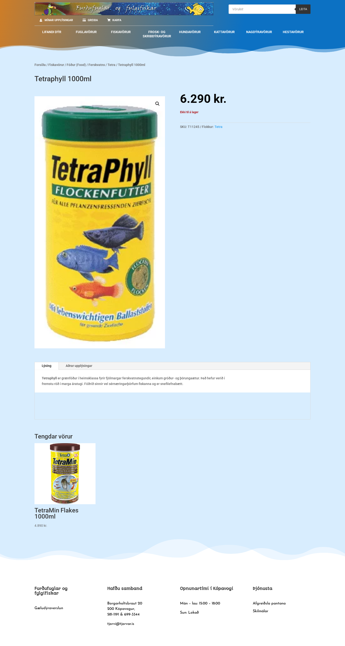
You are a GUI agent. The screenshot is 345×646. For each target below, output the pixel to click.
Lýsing (46, 366)
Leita (303, 9)
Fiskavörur (56, 65)
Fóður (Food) (76, 65)
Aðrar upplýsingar (79, 366)
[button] (157, 104)
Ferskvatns (96, 65)
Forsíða (40, 65)
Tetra (111, 65)
